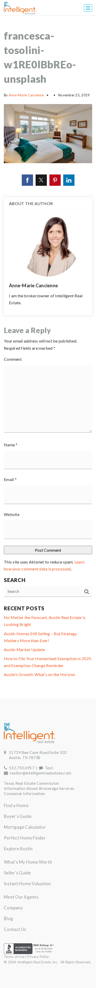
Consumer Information (24, 793)
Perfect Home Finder (25, 838)
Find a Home (16, 805)
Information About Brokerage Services (39, 788)
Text (48, 767)
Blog (8, 918)
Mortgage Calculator (25, 827)
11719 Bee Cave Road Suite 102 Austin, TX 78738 (35, 755)
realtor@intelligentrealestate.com (40, 772)
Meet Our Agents (21, 897)
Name (11, 444)
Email (10, 479)
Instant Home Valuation (27, 883)
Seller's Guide (17, 872)
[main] (48, 357)
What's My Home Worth (28, 862)
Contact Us (15, 929)
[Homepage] (20, 8)
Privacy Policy (38, 957)
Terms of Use (14, 957)
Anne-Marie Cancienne (26, 95)
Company (13, 907)
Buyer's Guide (17, 816)
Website (11, 514)
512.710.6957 (20, 767)
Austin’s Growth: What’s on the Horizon (39, 674)
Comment (13, 359)
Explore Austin (18, 848)
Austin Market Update (24, 649)
